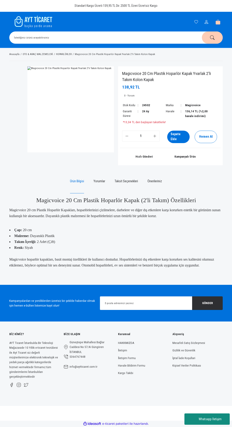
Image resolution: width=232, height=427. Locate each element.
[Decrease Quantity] (126, 136)
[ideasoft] (92, 424)
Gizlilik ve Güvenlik (183, 350)
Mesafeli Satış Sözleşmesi (188, 343)
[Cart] (218, 22)
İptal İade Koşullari (183, 358)
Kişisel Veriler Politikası (186, 365)
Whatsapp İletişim (210, 419)
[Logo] (32, 22)
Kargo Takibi (125, 373)
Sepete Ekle (176, 136)
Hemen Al (206, 137)
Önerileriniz (154, 181)
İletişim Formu (127, 358)
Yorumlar (99, 181)
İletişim (122, 350)
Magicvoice (193, 105)
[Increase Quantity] (154, 136)
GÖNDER (207, 303)
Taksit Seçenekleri (126, 181)
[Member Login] (207, 22)
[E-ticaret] (115, 424)
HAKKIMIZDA (126, 343)
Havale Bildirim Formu (131, 365)
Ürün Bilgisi (77, 181)
